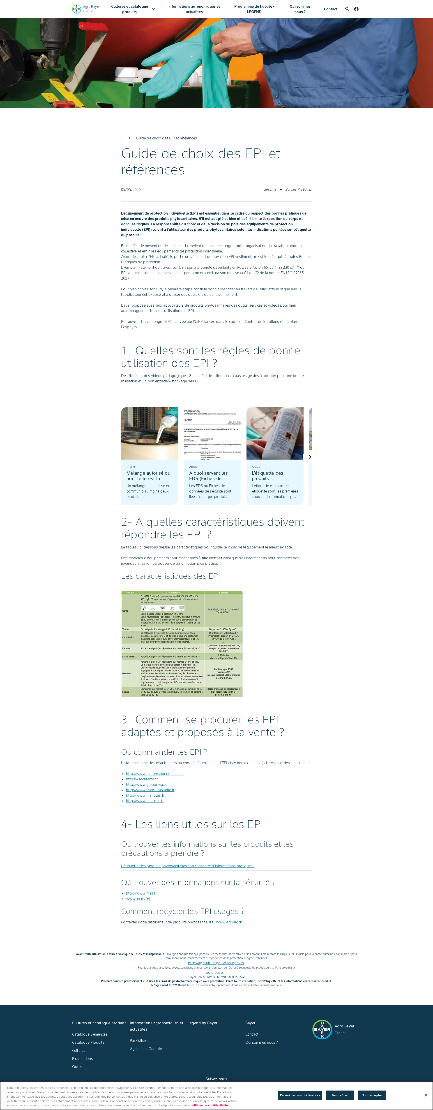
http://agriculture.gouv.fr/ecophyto (216, 963)
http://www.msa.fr (141, 893)
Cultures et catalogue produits (133, 9)
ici (140, 321)
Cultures (78, 1050)
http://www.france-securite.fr (150, 790)
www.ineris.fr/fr (139, 898)
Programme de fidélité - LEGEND (254, 9)
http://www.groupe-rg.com (148, 784)
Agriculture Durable (146, 1048)
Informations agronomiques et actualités (194, 9)
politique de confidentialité (209, 1105)
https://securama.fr (142, 779)
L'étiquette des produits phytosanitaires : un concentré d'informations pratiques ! (187, 866)
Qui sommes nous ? (300, 9)
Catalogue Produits (88, 1042)
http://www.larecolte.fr (145, 800)
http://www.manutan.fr (145, 795)
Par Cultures (139, 1040)
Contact (330, 9)
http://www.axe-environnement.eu (155, 773)
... (122, 138)
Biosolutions (82, 1058)
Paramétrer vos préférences (300, 1095)
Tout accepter (372, 1095)
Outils (77, 1066)
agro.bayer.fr (216, 972)
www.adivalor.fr (229, 922)
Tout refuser (340, 1095)
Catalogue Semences (90, 1034)
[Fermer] (426, 1095)
